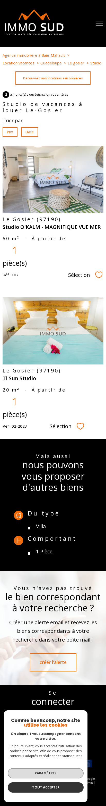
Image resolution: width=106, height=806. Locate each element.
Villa (41, 526)
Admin (88, 783)
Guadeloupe (51, 62)
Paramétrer (46, 773)
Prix (10, 131)
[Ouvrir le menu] (99, 23)
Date (29, 131)
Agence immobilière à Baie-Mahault (34, 55)
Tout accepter (45, 787)
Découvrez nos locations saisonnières (53, 78)
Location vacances (18, 62)
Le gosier (76, 62)
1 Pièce (44, 551)
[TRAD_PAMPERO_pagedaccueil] (34, 33)
